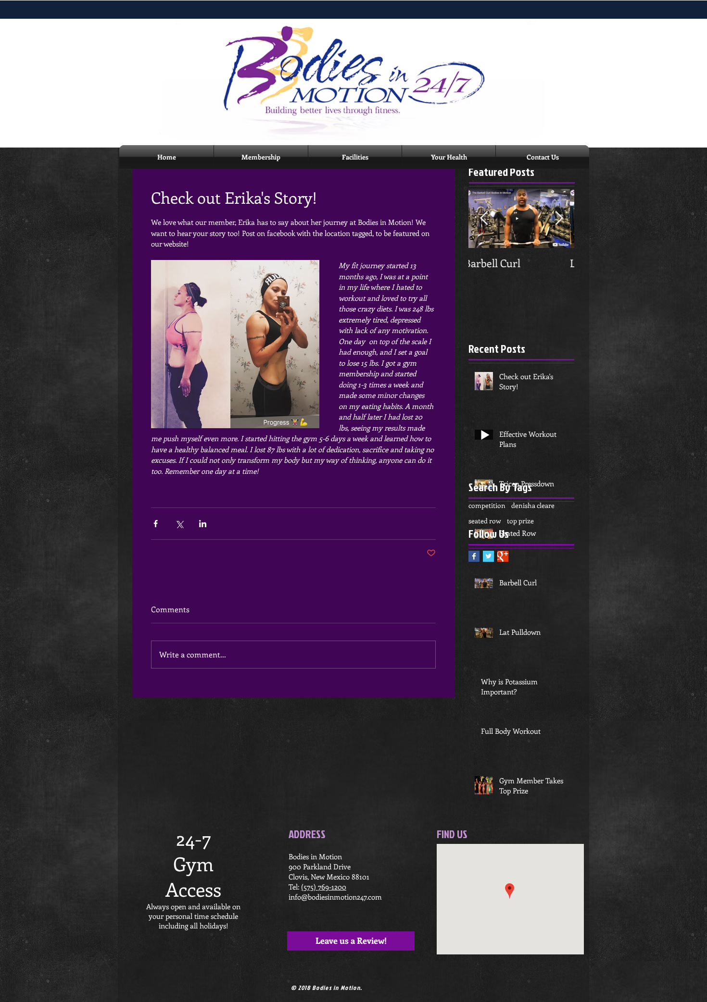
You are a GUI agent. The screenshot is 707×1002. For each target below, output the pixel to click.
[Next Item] (559, 218)
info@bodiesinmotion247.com (335, 897)
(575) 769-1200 (323, 886)
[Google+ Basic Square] (502, 556)
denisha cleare (533, 505)
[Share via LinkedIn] (202, 523)
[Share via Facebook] (155, 523)
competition (486, 505)
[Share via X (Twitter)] (179, 523)
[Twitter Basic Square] (488, 556)
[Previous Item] (484, 218)
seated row (484, 520)
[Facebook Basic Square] (474, 556)
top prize (520, 520)
